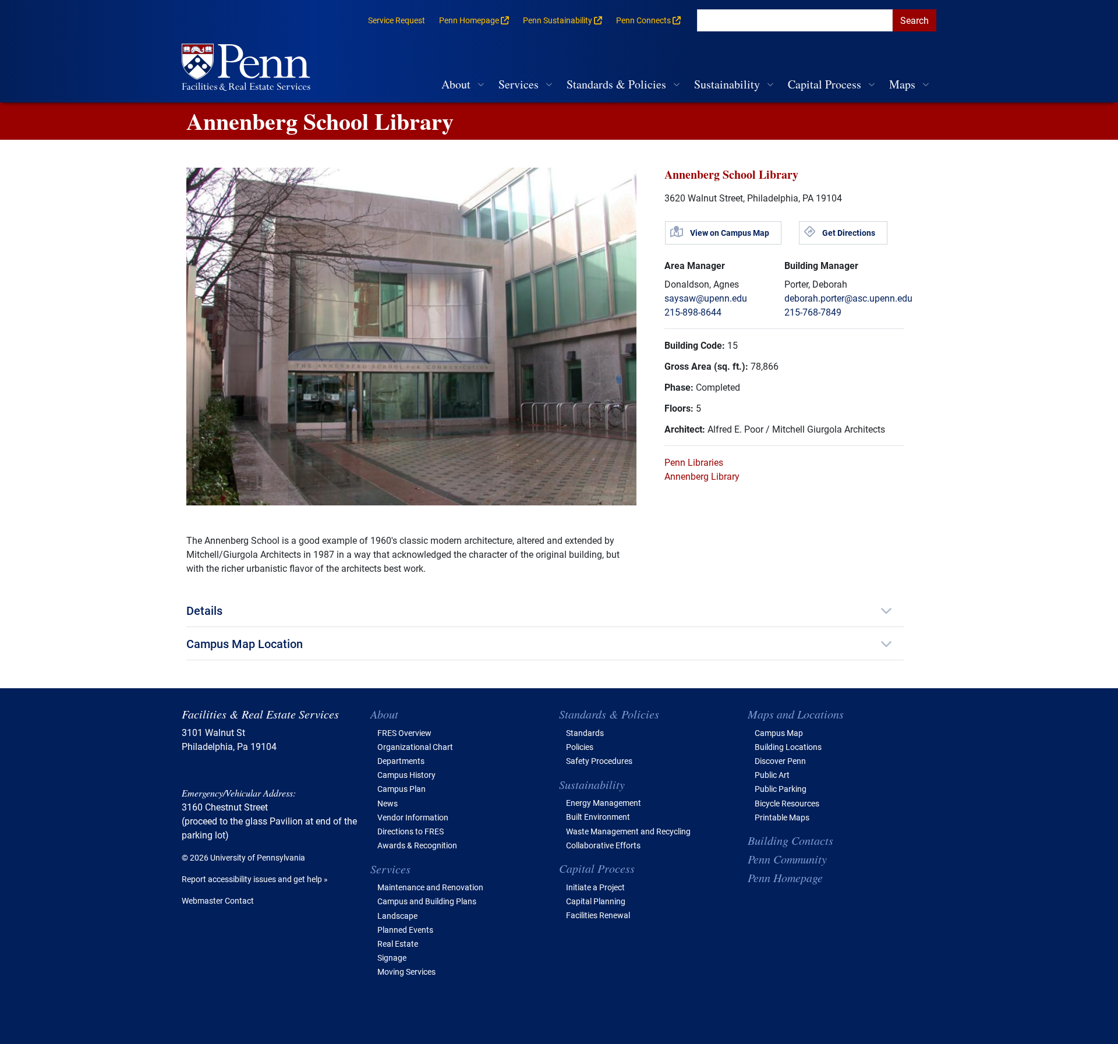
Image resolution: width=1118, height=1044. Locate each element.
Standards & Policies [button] (616, 84)
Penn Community (787, 858)
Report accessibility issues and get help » (255, 878)
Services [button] (518, 84)
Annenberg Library (702, 476)
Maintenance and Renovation (430, 887)
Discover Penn (780, 760)
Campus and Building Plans (426, 901)
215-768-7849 (812, 312)
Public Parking (780, 788)
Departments (400, 760)
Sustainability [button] (727, 84)
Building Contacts (790, 840)
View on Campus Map (729, 232)
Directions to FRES (410, 831)
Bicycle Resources (787, 803)
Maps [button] (902, 84)
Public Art (772, 774)
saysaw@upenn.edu (705, 298)
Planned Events (405, 929)
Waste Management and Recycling (628, 831)
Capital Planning (595, 901)
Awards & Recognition (417, 845)
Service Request (396, 20)
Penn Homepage (785, 877)
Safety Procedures (599, 760)
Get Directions (848, 232)
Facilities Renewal (598, 915)
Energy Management (603, 802)
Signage (391, 957)
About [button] (455, 84)
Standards (585, 732)
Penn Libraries (693, 462)
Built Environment (598, 816)
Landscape (397, 915)
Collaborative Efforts (603, 845)
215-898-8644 (692, 312)
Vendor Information (412, 817)
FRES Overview (404, 732)
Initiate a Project (595, 887)
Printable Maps (782, 817)
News (387, 803)
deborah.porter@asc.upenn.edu (848, 298)
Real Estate (397, 943)
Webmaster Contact (218, 900)
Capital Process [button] (824, 84)
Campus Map (779, 732)
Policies (579, 746)
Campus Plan (401, 788)
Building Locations (788, 746)
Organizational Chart (415, 746)
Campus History (406, 774)
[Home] (251, 68)
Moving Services (406, 971)
